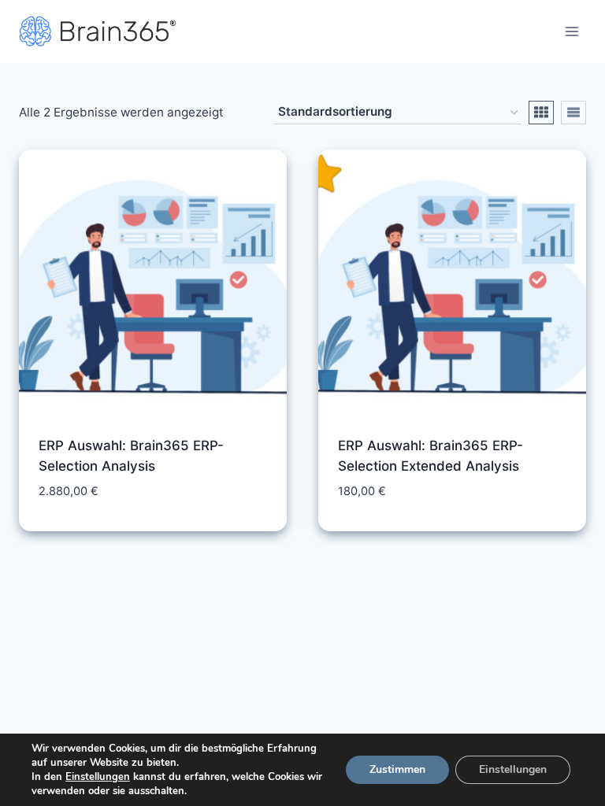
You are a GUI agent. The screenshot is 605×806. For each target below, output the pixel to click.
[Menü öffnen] (571, 31)
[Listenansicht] (573, 112)
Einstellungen (97, 777)
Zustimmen (397, 769)
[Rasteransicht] (541, 112)
